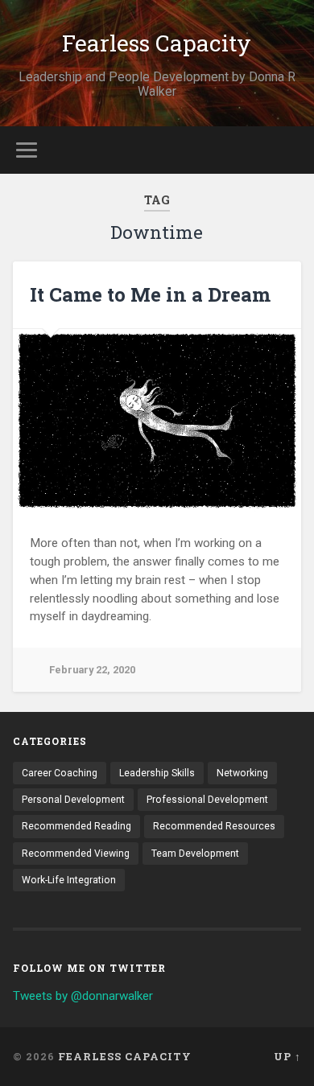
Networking (242, 773)
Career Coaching (59, 773)
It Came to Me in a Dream (150, 294)
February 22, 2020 (92, 670)
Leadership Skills (157, 773)
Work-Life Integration (69, 880)
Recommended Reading (76, 826)
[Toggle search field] (289, 150)
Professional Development (207, 799)
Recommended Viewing (76, 853)
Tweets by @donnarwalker (83, 996)
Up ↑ (287, 1056)
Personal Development (73, 799)
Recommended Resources (214, 826)
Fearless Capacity (156, 43)
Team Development (195, 853)
